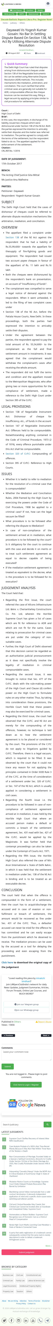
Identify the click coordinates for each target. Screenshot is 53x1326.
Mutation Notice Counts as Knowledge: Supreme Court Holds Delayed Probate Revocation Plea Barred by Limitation (28, 1184)
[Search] (47, 1124)
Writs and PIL (9, 14)
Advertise (23, 1301)
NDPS (21, 14)
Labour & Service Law (36, 1280)
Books (40, 10)
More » (48, 1246)
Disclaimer (46, 1301)
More (45, 14)
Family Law (20, 1280)
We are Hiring (13, 1301)
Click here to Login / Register (26, 1084)
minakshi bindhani (26, 50)
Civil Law (19, 1275)
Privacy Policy (21, 1303)
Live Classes (17, 10)
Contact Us (32, 1303)
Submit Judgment (26, 1252)
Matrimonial (33, 14)
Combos (30, 10)
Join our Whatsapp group (27, 1010)
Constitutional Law (33, 1275)
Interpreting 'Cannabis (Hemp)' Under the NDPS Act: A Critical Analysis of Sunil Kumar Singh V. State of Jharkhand (30, 1174)
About (4, 1301)
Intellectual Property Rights (30, 1286)
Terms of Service (34, 1301)
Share (28, 53)
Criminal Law (8, 1280)
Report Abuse (44, 1021)
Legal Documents (9, 1286)
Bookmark (41, 53)
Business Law (8, 1275)
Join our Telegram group (27, 1004)
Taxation (20, 1291)
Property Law (8, 1291)
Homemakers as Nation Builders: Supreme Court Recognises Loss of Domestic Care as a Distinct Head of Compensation (28, 1217)
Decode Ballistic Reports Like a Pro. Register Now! (26, 19)
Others (17, 1021)
